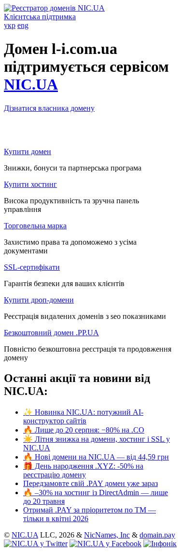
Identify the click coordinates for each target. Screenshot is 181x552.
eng (22, 25)
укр (9, 25)
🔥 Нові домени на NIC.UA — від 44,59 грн (96, 457)
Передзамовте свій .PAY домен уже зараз (90, 483)
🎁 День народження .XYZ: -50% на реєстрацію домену (83, 470)
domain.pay (157, 535)
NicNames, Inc (107, 535)
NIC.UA (31, 84)
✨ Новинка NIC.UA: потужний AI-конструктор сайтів (83, 416)
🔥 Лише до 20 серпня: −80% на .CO (83, 430)
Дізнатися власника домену (49, 108)
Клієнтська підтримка (40, 17)
